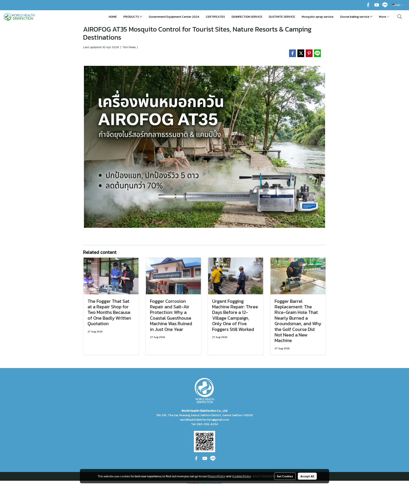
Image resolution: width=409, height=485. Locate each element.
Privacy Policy (216, 476)
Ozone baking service (355, 16)
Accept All (307, 476)
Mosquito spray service (317, 16)
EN (398, 5)
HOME (113, 16)
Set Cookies (285, 476)
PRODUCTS (131, 16)
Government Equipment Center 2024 (174, 16)
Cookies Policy (241, 476)
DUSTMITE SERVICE (282, 16)
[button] (399, 17)
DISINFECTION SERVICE (247, 16)
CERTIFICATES (215, 16)
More (383, 16)
